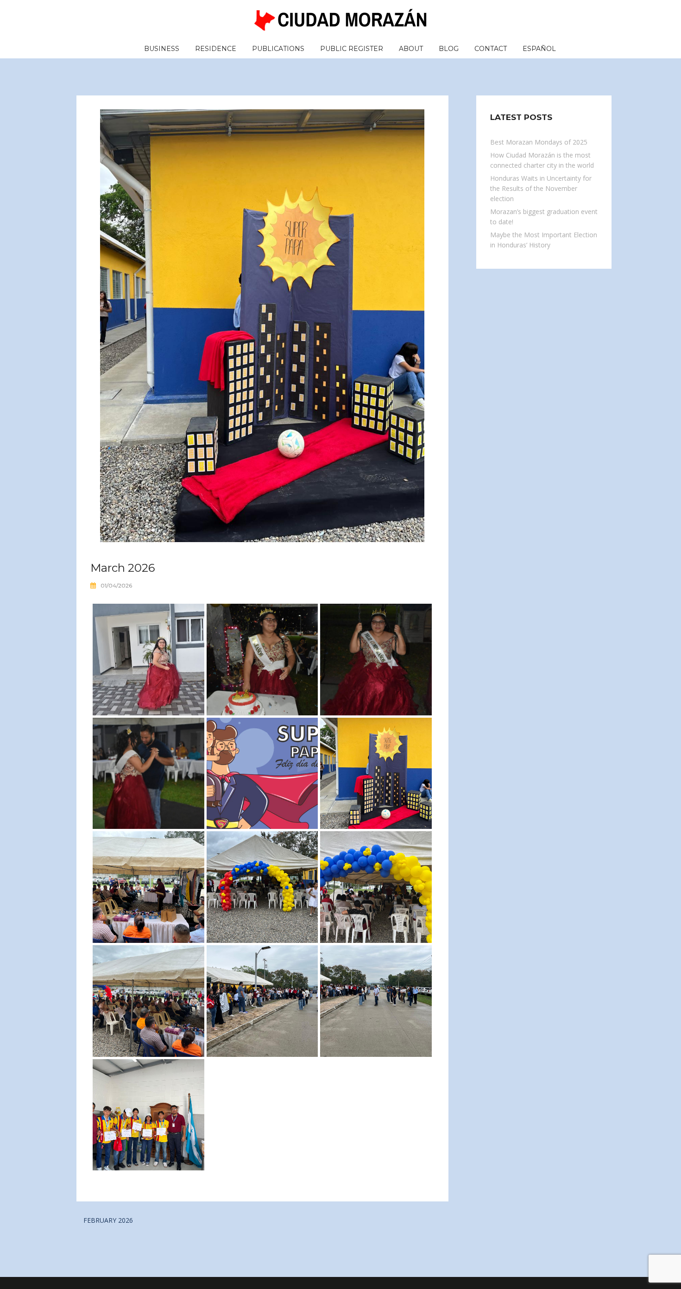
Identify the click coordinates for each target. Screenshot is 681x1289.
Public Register (351, 48)
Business (161, 48)
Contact (490, 48)
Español (539, 48)
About (411, 48)
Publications (278, 48)
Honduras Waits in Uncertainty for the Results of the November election (541, 188)
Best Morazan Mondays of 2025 (538, 142)
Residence (215, 48)
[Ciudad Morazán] (340, 18)
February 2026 (108, 1220)
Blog (449, 48)
